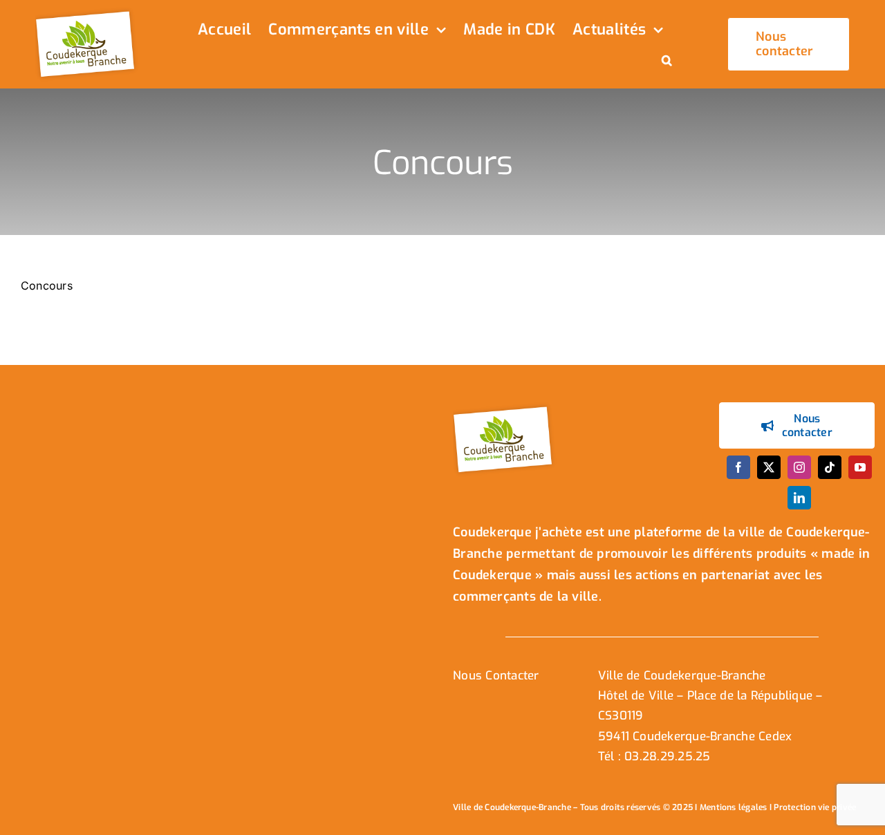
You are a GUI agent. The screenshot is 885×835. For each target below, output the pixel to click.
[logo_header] (87, 12)
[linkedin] (799, 497)
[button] (667, 61)
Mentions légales (733, 807)
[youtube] (860, 467)
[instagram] (799, 467)
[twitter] (769, 467)
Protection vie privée (815, 807)
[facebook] (738, 467)
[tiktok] (829, 467)
